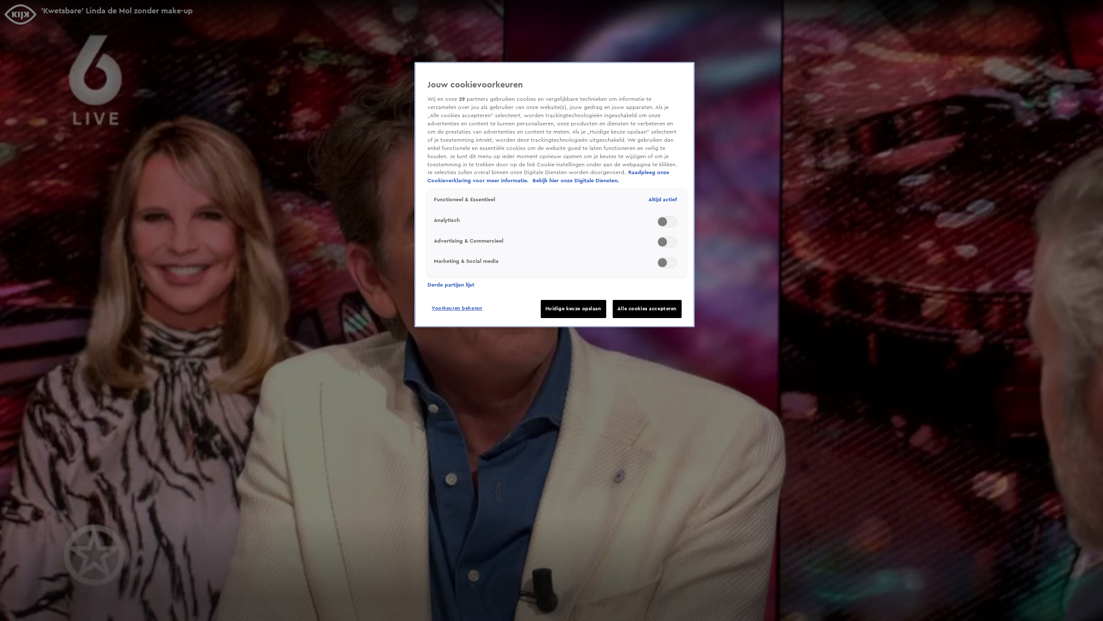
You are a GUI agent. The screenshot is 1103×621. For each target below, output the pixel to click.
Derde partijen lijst (450, 284)
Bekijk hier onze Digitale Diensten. (576, 180)
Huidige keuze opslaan (573, 308)
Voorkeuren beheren (457, 308)
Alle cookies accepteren (647, 308)
